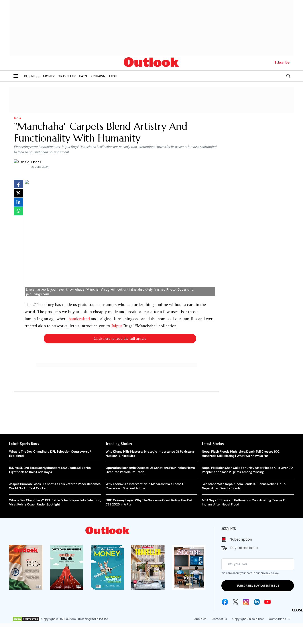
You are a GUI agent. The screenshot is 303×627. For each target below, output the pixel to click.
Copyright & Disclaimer (248, 619)
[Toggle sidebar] (16, 76)
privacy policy (269, 573)
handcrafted (79, 318)
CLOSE (297, 610)
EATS (83, 76)
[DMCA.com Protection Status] (26, 619)
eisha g (36, 162)
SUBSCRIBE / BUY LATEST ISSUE (257, 585)
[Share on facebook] (18, 184)
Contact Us (219, 619)
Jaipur (116, 325)
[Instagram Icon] (246, 601)
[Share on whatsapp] (18, 210)
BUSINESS (31, 76)
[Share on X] (18, 193)
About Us (200, 619)
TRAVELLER (67, 76)
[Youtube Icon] (267, 601)
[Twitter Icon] (235, 601)
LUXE (113, 76)
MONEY (49, 76)
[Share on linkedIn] (18, 202)
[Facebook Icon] (224, 601)
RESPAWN (98, 76)
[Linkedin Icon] (256, 601)
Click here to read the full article (120, 338)
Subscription (241, 539)
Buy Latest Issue (244, 547)
